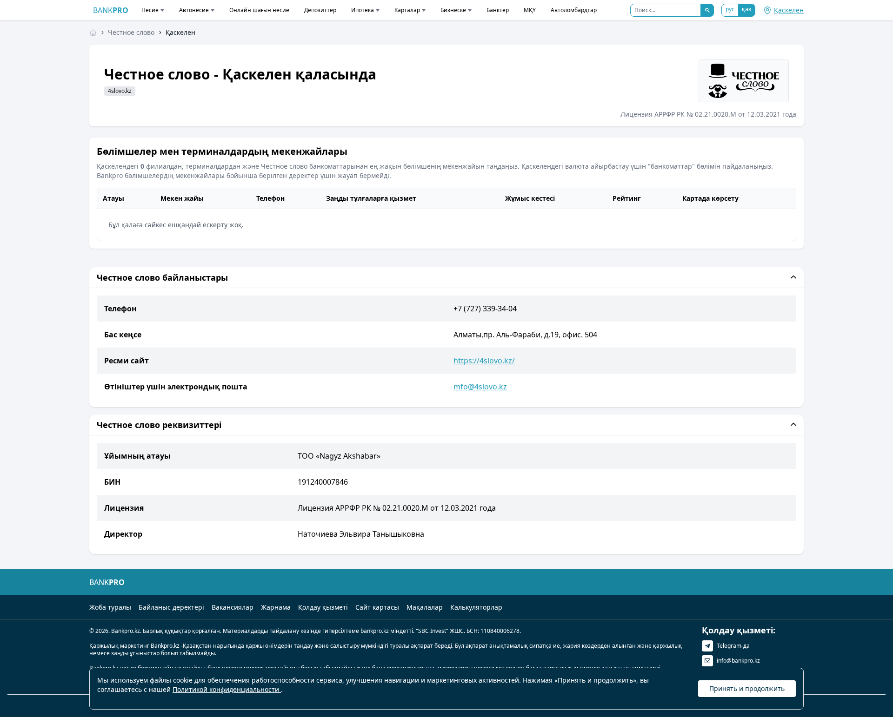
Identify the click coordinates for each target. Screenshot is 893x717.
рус (730, 9)
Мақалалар (425, 607)
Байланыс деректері (171, 607)
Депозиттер (320, 10)
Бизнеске (453, 10)
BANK (110, 10)
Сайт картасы (377, 607)
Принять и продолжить (747, 688)
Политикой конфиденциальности (227, 689)
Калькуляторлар (476, 607)
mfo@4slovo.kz (480, 387)
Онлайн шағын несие (259, 10)
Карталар (407, 10)
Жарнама (276, 607)
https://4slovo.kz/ (484, 360)
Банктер (497, 10)
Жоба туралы (110, 607)
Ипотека (362, 10)
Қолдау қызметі (323, 607)
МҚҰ (530, 10)
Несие (150, 10)
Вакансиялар (232, 607)
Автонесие (194, 10)
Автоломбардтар (574, 10)
